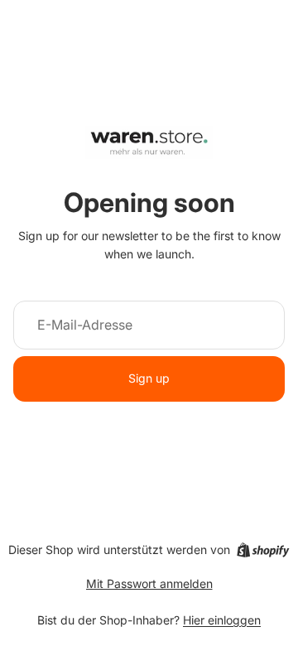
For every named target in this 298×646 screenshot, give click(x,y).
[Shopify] (263, 549)
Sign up (149, 378)
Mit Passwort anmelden (149, 583)
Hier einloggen (222, 620)
